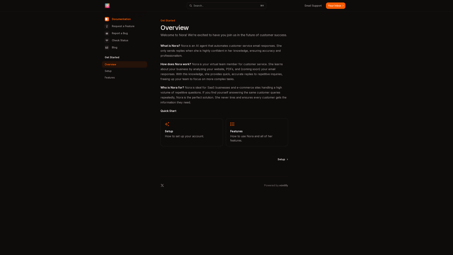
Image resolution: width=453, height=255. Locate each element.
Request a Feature (123, 26)
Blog (114, 47)
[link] (191, 132)
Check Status (120, 40)
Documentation (121, 19)
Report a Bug (120, 33)
